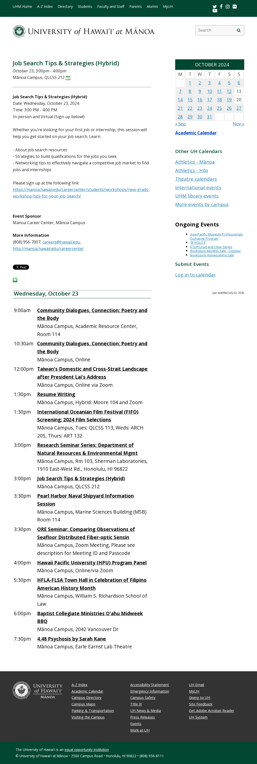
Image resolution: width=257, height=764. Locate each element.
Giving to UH (199, 697)
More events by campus (202, 204)
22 (189, 108)
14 (180, 100)
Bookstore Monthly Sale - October (215, 251)
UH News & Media (145, 710)
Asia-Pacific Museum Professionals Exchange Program (216, 236)
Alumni (152, 7)
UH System (198, 717)
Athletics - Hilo (191, 170)
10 (209, 91)
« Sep (180, 124)
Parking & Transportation (93, 710)
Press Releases (142, 717)
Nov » (238, 124)
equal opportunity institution (87, 749)
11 (219, 91)
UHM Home (22, 7)
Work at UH (140, 730)
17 (209, 100)
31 (209, 117)
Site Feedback (200, 704)
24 (209, 108)
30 (199, 117)
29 (189, 117)
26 (229, 108)
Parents (135, 7)
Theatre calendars (196, 179)
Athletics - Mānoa (195, 162)
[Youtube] (215, 10)
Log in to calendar (195, 274)
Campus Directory (86, 697)
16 (199, 100)
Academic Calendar (196, 133)
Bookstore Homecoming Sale (212, 255)
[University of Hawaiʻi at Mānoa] (84, 30)
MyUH (168, 7)
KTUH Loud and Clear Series (211, 247)
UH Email (196, 684)
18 (219, 100)
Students (85, 7)
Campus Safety (142, 697)
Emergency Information (149, 691)
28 (180, 117)
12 (229, 91)
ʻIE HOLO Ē (198, 242)
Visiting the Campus (88, 717)
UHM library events (197, 196)
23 (199, 108)
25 (219, 108)
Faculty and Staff (110, 7)
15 (189, 100)
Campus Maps (83, 704)
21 (180, 108)
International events (198, 187)
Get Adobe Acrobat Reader (211, 710)
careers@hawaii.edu (61, 242)
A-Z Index (45, 7)
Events (135, 723)
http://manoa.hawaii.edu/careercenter (48, 248)
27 (238, 108)
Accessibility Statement (149, 684)
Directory (65, 7)
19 (229, 100)
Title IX (136, 704)
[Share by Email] (15, 280)
